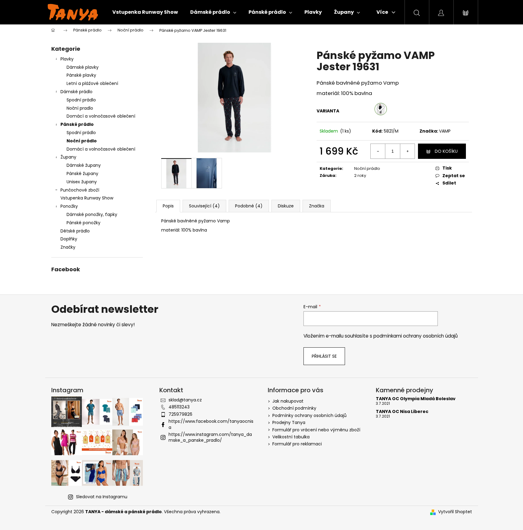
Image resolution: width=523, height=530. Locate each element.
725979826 (180, 414)
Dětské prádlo (75, 231)
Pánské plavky (81, 75)
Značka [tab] (316, 206)
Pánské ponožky (83, 223)
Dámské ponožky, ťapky (92, 214)
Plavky (67, 59)
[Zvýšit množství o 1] (407, 151)
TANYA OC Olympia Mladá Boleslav (416, 399)
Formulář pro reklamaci (297, 444)
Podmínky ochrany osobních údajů (309, 415)
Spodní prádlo (81, 100)
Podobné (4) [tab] (249, 206)
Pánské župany (82, 173)
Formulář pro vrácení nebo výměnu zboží (316, 430)
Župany (68, 157)
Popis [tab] (168, 206)
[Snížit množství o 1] (378, 151)
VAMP (445, 131)
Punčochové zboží (79, 190)
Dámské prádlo (76, 92)
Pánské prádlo (77, 124)
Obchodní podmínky (294, 408)
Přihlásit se (324, 356)
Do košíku (446, 151)
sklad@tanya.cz (185, 400)
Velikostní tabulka (291, 437)
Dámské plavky (83, 67)
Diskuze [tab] (286, 206)
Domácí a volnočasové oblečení (101, 116)
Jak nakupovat (287, 401)
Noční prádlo (82, 141)
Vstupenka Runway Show (86, 198)
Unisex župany (82, 182)
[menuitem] (145, 12)
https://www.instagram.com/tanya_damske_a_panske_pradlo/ (210, 437)
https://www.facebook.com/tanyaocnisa (211, 424)
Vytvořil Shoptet (455, 512)
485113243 (179, 407)
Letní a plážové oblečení (92, 83)
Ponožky (69, 206)
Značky (67, 247)
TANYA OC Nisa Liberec (402, 411)
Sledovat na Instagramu (101, 497)
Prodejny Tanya (288, 422)
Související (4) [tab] (204, 206)
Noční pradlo (80, 108)
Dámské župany (84, 165)
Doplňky (68, 239)
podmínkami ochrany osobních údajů (415, 336)
